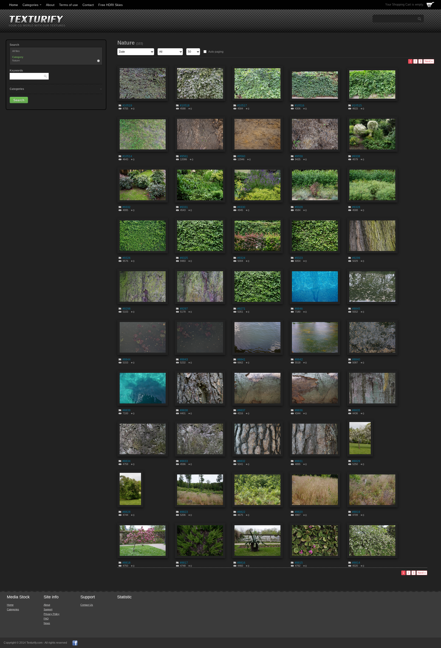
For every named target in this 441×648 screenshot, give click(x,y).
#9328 (356, 207)
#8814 (356, 562)
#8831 (299, 461)
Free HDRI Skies (110, 5)
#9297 (184, 308)
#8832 (241, 461)
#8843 (184, 359)
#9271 (241, 308)
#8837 (241, 410)
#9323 (299, 258)
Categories (30, 5)
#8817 (184, 562)
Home (13, 5)
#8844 (126, 359)
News (47, 623)
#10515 (357, 105)
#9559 (299, 156)
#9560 (241, 156)
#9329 (299, 207)
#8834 (126, 461)
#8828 (126, 512)
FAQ (46, 618)
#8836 (299, 410)
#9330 (241, 207)
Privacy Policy (51, 614)
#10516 (299, 105)
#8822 (241, 512)
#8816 (241, 562)
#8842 (299, 359)
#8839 (126, 410)
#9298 (126, 308)
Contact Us (86, 604)
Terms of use (68, 5)
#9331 (184, 207)
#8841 (241, 359)
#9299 (356, 258)
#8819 (356, 512)
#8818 (126, 562)
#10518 (184, 105)
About (50, 5)
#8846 (299, 308)
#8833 (184, 461)
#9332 (126, 207)
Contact (88, 5)
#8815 (299, 562)
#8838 (184, 410)
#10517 (242, 105)
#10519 (127, 105)
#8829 (356, 461)
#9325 (184, 258)
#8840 (356, 359)
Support (48, 609)
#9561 (184, 156)
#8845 (356, 308)
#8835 (356, 410)
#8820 (299, 512)
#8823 (184, 512)
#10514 (127, 156)
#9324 (241, 258)
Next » (429, 61)
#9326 (126, 258)
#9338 (356, 156)
